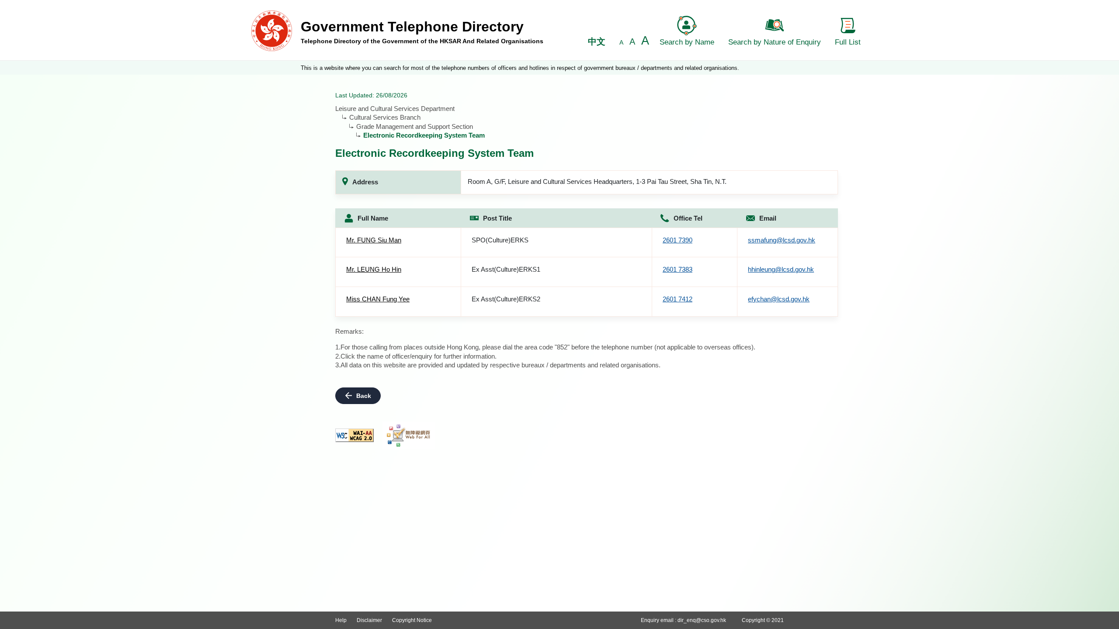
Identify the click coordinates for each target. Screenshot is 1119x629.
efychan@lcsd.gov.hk (779, 299)
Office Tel (688, 218)
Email (767, 218)
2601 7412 (677, 299)
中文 (596, 41)
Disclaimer (369, 620)
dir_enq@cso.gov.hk (702, 620)
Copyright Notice (412, 620)
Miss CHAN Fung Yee (378, 299)
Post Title (497, 218)
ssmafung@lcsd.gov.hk (781, 240)
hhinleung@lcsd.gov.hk (781, 269)
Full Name (373, 218)
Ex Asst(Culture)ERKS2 (506, 299)
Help (341, 620)
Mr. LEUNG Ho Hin (373, 269)
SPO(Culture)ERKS (500, 240)
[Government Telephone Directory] (271, 30)
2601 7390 (677, 240)
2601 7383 (677, 269)
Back (363, 395)
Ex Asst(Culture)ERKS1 (506, 269)
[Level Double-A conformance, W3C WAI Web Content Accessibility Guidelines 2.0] (354, 435)
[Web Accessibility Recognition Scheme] (408, 435)
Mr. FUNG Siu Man (373, 240)
